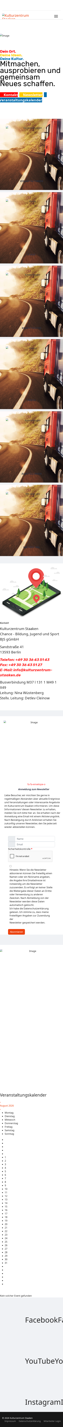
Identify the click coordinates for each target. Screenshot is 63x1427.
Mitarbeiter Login (52, 1421)
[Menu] (56, 16)
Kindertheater (31, 328)
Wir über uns (31, 547)
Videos (31, 400)
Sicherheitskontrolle (20, 849)
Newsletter (32, 94)
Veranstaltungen (31, 181)
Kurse (31, 254)
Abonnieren (16, 931)
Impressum (10, 1421)
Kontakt (10, 94)
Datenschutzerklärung (30, 1421)
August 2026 (7, 1105)
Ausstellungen (32, 473)
